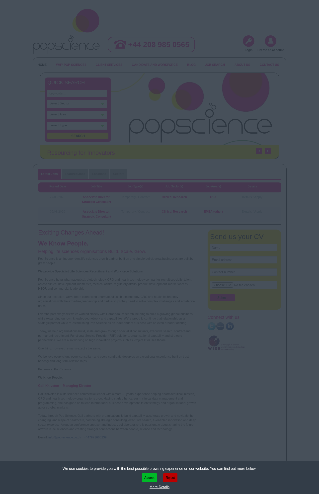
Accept (149, 478)
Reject (170, 478)
